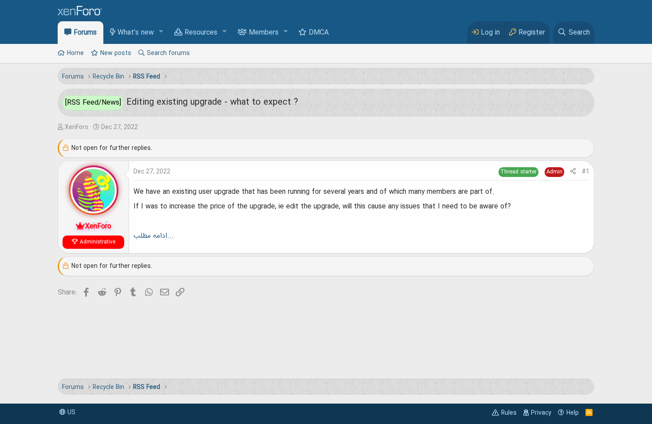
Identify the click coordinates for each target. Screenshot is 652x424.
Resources (201, 32)
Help (572, 413)
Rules (509, 413)
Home (75, 53)
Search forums (168, 53)
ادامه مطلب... (154, 236)
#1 (585, 172)
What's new (136, 32)
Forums (85, 32)
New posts (115, 53)
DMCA (319, 32)
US (70, 412)
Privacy (541, 413)
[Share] (573, 172)
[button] (161, 32)
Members (264, 32)
